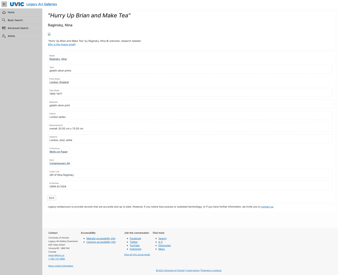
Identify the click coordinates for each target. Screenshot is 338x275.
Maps (161, 248)
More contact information (60, 265)
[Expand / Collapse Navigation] (4, 4)
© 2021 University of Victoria (170, 270)
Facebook (135, 238)
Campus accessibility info (101, 241)
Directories (164, 245)
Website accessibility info (100, 238)
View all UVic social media (137, 254)
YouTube (135, 245)
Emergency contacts (211, 270)
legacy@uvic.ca (56, 255)
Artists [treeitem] (11, 35)
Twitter (134, 241)
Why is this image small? (62, 44)
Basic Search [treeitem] (15, 20)
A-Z (160, 241)
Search (162, 238)
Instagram (135, 248)
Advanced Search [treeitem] (18, 28)
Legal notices (192, 270)
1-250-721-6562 (56, 258)
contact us (267, 206)
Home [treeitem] (11, 12)
